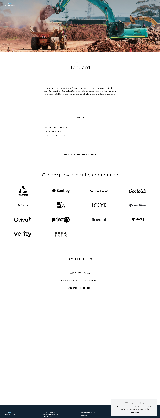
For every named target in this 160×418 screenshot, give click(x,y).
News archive (87, 412)
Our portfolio (139, 4)
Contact (152, 4)
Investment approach (122, 4)
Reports (85, 415)
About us (107, 4)
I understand (134, 412)
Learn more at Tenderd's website (79, 154)
